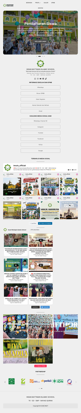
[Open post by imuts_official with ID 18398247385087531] (50, 210)
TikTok (40, 144)
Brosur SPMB (40, 93)
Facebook (41, 139)
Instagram (41, 127)
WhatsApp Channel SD (40, 121)
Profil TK (41, 38)
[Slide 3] (41, 56)
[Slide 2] (39, 56)
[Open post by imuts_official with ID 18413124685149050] (69, 187)
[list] (40, 32)
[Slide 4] (44, 56)
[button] (15, 326)
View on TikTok (41, 366)
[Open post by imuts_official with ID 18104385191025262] (31, 210)
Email (40, 111)
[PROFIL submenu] (40, 2)
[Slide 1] (37, 56)
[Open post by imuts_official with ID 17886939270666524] (12, 210)
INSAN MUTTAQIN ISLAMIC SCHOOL (40, 397)
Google (40, 150)
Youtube (40, 133)
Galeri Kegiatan (40, 99)
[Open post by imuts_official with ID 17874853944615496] (69, 210)
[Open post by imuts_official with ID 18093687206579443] (12, 187)
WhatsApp (40, 87)
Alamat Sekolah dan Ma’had (40, 105)
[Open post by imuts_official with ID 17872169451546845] (31, 187)
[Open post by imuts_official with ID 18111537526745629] (50, 187)
